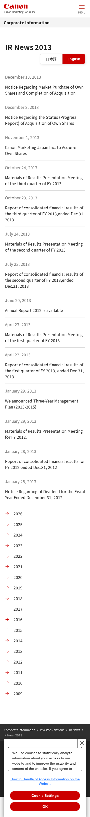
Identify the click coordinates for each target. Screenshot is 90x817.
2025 (18, 524)
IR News (74, 730)
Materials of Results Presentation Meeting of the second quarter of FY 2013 (44, 247)
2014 (18, 641)
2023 (18, 545)
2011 (18, 672)
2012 (18, 662)
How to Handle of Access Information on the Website (45, 781)
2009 (18, 693)
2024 (18, 535)
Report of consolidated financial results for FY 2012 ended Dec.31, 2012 (45, 464)
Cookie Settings (45, 796)
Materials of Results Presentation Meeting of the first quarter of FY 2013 (44, 337)
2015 (18, 630)
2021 (18, 566)
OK (45, 807)
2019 (18, 588)
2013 (18, 651)
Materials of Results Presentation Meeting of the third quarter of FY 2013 (44, 180)
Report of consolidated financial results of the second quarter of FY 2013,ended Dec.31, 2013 (44, 280)
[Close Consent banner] (82, 743)
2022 (18, 556)
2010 (18, 683)
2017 (18, 609)
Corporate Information (27, 22)
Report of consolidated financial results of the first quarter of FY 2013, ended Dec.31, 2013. (44, 371)
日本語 (51, 58)
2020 (18, 577)
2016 (18, 619)
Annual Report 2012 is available (34, 310)
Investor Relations (52, 730)
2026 (18, 514)
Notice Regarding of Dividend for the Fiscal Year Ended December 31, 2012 (45, 494)
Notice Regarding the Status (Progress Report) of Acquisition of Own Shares (40, 120)
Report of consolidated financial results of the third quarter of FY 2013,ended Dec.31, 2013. (44, 214)
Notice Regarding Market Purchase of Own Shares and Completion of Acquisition (44, 90)
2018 (18, 598)
